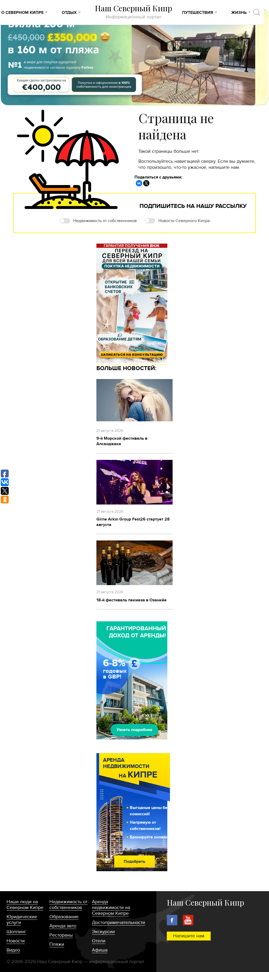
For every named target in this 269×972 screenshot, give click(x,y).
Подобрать (134, 861)
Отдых (69, 12)
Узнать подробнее (134, 729)
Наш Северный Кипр (133, 12)
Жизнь (239, 12)
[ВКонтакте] (139, 183)
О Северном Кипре (22, 12)
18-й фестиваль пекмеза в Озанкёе (131, 600)
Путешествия (197, 12)
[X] (146, 183)
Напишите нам (188, 936)
